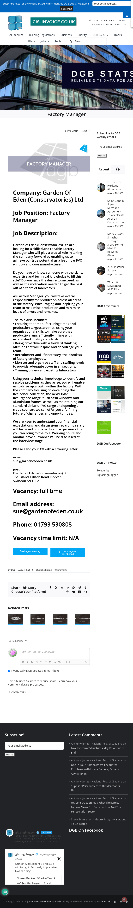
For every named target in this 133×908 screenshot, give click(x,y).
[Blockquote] (50, 662)
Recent (104, 169)
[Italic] (27, 662)
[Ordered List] (41, 662)
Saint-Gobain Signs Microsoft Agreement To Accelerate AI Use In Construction (115, 211)
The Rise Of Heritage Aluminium (114, 185)
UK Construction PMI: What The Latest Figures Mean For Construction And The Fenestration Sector (96, 807)
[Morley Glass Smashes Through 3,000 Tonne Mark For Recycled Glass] (101, 244)
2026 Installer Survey (115, 268)
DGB (13, 569)
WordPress (102, 901)
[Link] (59, 662)
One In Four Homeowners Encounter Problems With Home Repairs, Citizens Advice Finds (95, 769)
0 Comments (60, 569)
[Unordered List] (45, 662)
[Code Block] (55, 662)
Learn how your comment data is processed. (43, 682)
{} (63, 662)
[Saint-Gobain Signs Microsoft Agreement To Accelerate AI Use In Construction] (101, 211)
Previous (72, 131)
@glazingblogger (48, 854)
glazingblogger (24, 854)
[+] (68, 662)
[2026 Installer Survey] (101, 268)
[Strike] (36, 662)
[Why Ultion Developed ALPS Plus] (101, 285)
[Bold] (23, 662)
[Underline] (32, 662)
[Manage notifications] (124, 899)
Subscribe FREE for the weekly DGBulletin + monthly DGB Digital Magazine (46, 3)
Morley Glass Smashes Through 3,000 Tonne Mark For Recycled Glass (115, 244)
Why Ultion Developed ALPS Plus (114, 285)
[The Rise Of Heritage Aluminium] (101, 185)
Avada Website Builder (40, 901)
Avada (58, 901)
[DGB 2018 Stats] (66, 77)
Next (84, 131)
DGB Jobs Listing (44, 569)
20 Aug (18, 858)
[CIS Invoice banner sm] (53, 19)
